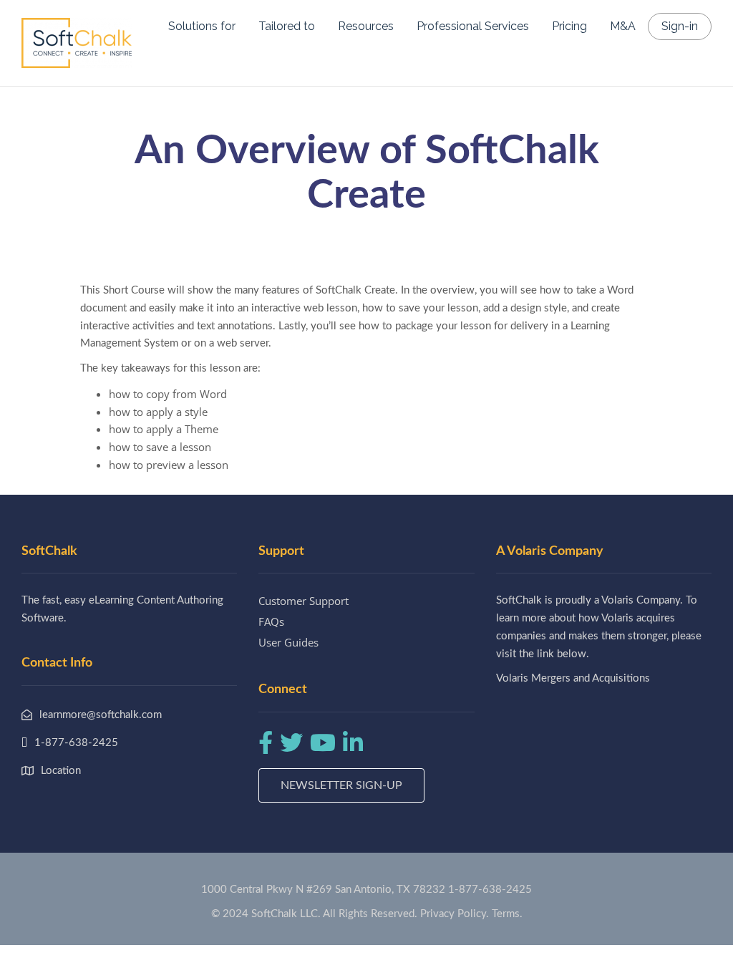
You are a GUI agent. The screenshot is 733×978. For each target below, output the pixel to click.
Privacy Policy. (454, 914)
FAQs (271, 621)
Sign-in (679, 26)
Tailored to (286, 26)
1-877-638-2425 (490, 889)
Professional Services (473, 26)
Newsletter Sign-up (341, 785)
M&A (623, 26)
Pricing (569, 26)
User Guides (288, 642)
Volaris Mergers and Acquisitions (573, 678)
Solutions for (202, 26)
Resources (366, 26)
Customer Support (303, 601)
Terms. (507, 914)
